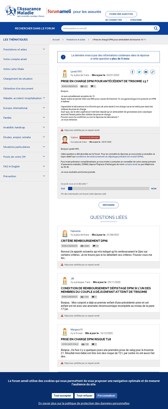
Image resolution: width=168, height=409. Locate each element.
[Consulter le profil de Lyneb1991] (65, 76)
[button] (84, 17)
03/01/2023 (100, 142)
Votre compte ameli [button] (15, 59)
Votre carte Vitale (70, 344)
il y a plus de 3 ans (79, 142)
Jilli (72, 278)
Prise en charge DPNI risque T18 (86, 339)
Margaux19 (77, 329)
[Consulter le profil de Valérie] (65, 142)
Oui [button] (67, 188)
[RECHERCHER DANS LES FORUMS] (156, 28)
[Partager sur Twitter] (139, 72)
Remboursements (69, 86)
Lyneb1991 (76, 71)
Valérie (74, 137)
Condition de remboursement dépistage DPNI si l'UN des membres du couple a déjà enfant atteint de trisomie (106, 290)
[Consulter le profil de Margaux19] (65, 334)
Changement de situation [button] (17, 78)
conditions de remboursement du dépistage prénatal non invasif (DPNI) (109, 156)
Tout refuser (84, 395)
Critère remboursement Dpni (84, 240)
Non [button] (153, 188)
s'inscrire (136, 20)
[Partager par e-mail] (146, 72)
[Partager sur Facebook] (132, 72)
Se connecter (113, 20)
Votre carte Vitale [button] (13, 69)
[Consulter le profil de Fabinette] (65, 236)
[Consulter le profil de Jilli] (65, 283)
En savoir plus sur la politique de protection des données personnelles (84, 403)
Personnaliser (106, 395)
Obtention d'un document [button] (18, 88)
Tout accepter (62, 395)
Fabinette (76, 231)
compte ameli (131, 164)
